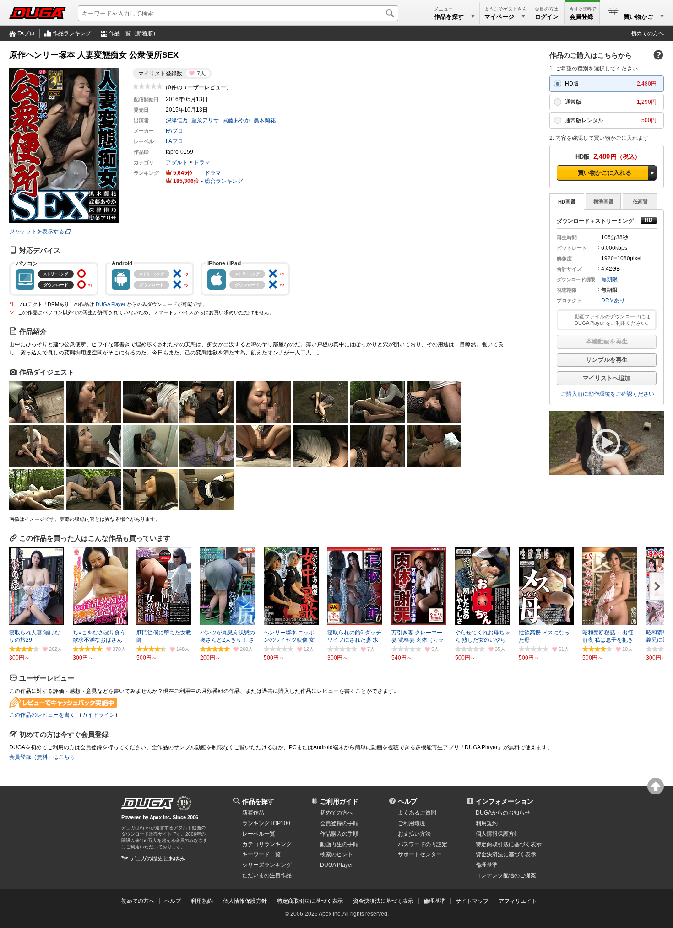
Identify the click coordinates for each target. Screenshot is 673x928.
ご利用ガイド (339, 801)
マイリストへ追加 (606, 378)
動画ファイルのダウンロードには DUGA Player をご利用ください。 (613, 320)
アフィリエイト (518, 901)
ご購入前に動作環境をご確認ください (607, 394)
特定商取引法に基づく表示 (310, 901)
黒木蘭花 (265, 120)
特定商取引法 (509, 844)
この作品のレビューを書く (42, 715)
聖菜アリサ (205, 120)
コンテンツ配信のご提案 (506, 875)
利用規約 (487, 823)
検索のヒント (336, 854)
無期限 (609, 279)
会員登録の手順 (339, 823)
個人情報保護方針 (498, 834)
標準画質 (603, 201)
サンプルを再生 (607, 359)
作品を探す (258, 801)
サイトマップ (472, 901)
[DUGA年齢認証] (147, 803)
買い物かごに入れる (604, 172)
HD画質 (566, 201)
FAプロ (26, 33)
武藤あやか (236, 120)
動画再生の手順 (339, 844)
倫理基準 (487, 865)
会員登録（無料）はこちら (42, 757)
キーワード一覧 (261, 854)
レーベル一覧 (258, 834)
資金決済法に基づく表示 (383, 901)
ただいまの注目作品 (267, 875)
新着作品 (253, 813)
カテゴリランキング (267, 844)
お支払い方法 (414, 834)
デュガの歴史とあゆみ (157, 858)
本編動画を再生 (607, 341)
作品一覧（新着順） (133, 33)
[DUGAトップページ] (37, 13)
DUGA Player (110, 304)
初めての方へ (647, 33)
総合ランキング (224, 181)
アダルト (177, 162)
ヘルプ (407, 801)
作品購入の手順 (339, 834)
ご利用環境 (411, 823)
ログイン (547, 16)
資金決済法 (506, 854)
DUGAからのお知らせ (503, 813)
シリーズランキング (267, 865)
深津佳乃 (177, 120)
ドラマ (202, 162)
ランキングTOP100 (266, 823)
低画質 (640, 201)
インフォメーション (504, 801)
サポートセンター (420, 854)
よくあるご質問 (417, 813)
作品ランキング (72, 33)
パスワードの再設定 (422, 844)
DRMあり (613, 300)
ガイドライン (98, 715)
